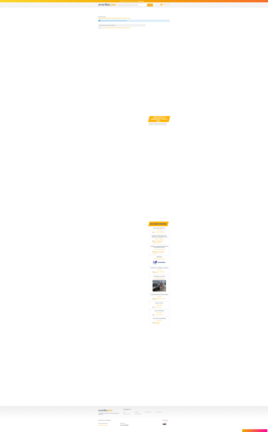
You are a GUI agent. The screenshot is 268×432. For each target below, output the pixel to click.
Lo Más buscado (138, 414)
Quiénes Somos (126, 414)
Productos (136, 412)
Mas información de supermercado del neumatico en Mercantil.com (113, 20)
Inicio (124, 412)
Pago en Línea (148, 412)
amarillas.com (107, 4)
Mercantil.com (159, 412)
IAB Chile (165, 423)
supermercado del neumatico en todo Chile (116, 28)
